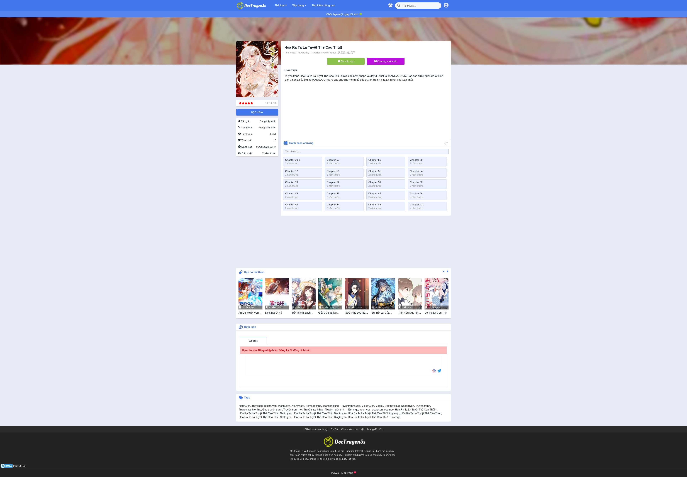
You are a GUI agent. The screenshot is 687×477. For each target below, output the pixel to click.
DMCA (334, 429)
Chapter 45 (291, 204)
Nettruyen (244, 405)
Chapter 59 (374, 159)
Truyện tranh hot (292, 409)
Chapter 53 (291, 182)
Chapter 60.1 (292, 159)
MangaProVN (375, 429)
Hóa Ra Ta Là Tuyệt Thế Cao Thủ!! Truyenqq (374, 417)
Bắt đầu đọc (347, 61)
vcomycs (365, 409)
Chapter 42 (416, 204)
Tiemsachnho (313, 405)
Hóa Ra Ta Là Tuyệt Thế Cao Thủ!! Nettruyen (265, 413)
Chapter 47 (374, 193)
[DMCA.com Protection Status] (13, 465)
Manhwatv (298, 405)
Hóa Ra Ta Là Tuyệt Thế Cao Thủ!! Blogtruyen (320, 413)
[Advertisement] (257, 211)
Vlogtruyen (368, 405)
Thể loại (280, 5)
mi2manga (352, 409)
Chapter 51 (374, 182)
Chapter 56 (333, 171)
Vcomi (379, 405)
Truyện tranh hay (313, 409)
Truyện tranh (422, 405)
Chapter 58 (416, 159)
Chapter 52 (333, 182)
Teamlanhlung (331, 405)
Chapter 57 (291, 171)
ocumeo (389, 409)
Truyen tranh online (250, 409)
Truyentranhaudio (350, 405)
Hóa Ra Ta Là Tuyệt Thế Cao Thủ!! (320, 75)
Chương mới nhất (386, 61)
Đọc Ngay (257, 112)
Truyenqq (257, 405)
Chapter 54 (416, 171)
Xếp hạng (298, 5)
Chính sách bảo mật (352, 429)
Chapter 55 (374, 171)
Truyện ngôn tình (334, 409)
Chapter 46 (416, 193)
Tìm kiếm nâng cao (323, 5)
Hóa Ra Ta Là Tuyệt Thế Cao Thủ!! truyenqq (373, 413)
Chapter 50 (416, 182)
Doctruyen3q (392, 405)
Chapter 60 (333, 159)
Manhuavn (284, 405)
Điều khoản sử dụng (315, 429)
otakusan (377, 409)
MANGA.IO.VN (397, 75)
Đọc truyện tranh (272, 409)
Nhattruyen (407, 405)
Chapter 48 (333, 193)
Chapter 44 (333, 204)
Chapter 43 (374, 204)
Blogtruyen (270, 405)
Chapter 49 (291, 193)
